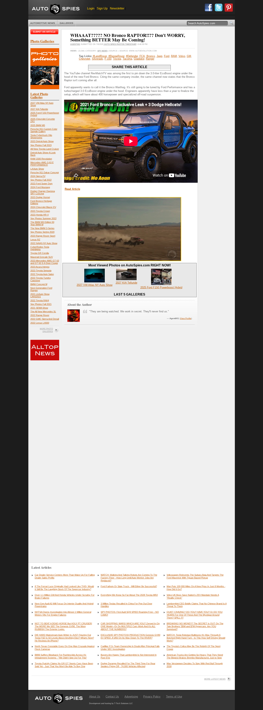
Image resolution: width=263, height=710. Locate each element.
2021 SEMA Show (39, 308)
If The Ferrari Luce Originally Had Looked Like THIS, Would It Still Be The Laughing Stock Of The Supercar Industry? (64, 587)
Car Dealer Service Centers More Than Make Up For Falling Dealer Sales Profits (65, 576)
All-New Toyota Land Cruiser (44, 149)
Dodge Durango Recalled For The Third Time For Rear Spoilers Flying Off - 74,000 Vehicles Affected (128, 665)
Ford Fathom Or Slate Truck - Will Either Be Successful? (129, 586)
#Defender (132, 56)
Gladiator (139, 58)
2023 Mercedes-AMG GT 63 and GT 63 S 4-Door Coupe (44, 261)
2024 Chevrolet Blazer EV (43, 207)
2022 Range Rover (39, 315)
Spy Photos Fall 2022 (41, 180)
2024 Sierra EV (37, 176)
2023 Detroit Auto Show (42, 141)
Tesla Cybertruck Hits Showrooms (41, 136)
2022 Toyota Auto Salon (42, 274)
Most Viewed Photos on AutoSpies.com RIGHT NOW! (129, 265)
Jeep (159, 56)
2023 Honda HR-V (39, 214)
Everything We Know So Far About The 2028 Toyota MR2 (129, 595)
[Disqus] (129, 494)
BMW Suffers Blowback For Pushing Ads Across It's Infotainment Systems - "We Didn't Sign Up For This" (61, 656)
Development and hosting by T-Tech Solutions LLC (111, 703)
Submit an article (44, 31)
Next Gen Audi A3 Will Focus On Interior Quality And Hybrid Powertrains (64, 605)
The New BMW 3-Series (42, 228)
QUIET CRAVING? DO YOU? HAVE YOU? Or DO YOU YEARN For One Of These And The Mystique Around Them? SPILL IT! (195, 615)
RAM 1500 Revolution (41, 159)
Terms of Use (174, 696)
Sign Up (102, 8)
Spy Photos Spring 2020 (42, 232)
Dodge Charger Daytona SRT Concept (42, 192)
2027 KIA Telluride (39, 109)
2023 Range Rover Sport (42, 236)
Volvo (182, 56)
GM (189, 56)
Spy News (102, 51)
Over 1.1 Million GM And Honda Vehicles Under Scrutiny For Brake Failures (65, 596)
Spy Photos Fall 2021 (41, 304)
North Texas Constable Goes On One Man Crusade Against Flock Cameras (65, 647)
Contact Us (112, 696)
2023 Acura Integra (39, 267)
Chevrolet (84, 58)
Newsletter (117, 8)
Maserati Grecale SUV (41, 257)
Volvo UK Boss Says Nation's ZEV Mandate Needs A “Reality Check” (193, 596)
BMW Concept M (38, 284)
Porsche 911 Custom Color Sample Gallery (43, 130)
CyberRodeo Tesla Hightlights (39, 248)
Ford (166, 56)
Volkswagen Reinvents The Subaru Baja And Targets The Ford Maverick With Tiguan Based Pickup (195, 576)
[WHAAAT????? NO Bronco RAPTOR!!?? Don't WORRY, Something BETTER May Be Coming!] (129, 260)
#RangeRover (116, 56)
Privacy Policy (151, 696)
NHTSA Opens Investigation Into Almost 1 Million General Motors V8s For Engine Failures (63, 613)
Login (90, 8)
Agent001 (75, 44)
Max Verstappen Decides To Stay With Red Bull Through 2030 (195, 665)
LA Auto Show (37, 169)
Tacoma (127, 58)
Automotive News (42, 23)
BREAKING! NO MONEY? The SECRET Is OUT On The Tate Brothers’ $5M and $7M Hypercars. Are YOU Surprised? (195, 626)
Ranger (150, 58)
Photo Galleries (66, 23)
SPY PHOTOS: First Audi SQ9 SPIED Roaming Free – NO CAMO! (130, 613)
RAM (174, 56)
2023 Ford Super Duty (41, 183)
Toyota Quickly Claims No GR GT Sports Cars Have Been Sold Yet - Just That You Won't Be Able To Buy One (64, 665)
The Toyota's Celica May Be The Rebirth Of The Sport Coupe (193, 647)
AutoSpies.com (55, 9)
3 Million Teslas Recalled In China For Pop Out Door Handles (126, 605)
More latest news (215, 679)
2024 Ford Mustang (40, 187)
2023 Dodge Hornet (40, 197)
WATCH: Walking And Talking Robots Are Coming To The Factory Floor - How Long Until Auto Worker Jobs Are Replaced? (129, 578)
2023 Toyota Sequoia (40, 270)
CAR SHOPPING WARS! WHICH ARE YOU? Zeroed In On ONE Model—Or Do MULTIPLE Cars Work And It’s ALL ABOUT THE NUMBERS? (130, 626)
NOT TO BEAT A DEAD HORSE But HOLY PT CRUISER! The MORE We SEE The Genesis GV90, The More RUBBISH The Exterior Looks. (63, 626)
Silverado (97, 58)
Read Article (72, 189)
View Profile (185, 318)
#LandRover (100, 56)
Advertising (131, 696)
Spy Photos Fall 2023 (41, 145)
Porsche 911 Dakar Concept (44, 172)
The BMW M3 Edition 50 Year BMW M (42, 223)
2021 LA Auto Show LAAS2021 (40, 295)
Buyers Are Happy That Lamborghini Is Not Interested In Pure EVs (129, 656)
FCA (142, 56)
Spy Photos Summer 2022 (43, 218)
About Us (94, 696)
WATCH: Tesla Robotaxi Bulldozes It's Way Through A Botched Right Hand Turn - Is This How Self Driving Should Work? (196, 638)
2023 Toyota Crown (40, 211)
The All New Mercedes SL (43, 311)
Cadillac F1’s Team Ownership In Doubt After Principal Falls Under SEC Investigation (130, 647)
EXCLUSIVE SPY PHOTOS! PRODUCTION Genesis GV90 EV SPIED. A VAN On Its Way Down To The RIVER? (130, 636)
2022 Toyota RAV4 (39, 300)
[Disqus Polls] (129, 388)
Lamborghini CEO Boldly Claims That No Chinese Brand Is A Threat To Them (197, 605)
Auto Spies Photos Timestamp (120, 44)
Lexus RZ (35, 239)
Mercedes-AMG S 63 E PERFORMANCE (42, 163)
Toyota (117, 58)
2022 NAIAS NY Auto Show (43, 243)
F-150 (108, 58)
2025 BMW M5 (37, 125)
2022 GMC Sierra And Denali (44, 319)
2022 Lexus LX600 (39, 323)
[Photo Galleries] (44, 88)
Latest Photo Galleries (39, 95)
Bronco (150, 56)
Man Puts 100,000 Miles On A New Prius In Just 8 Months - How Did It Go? (196, 587)
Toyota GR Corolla (39, 253)
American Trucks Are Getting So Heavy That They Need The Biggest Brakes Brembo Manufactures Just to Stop (195, 656)
